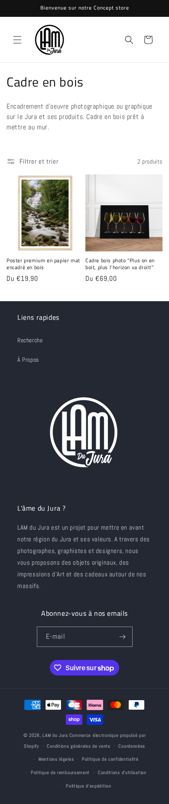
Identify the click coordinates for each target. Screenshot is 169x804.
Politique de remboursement (60, 772)
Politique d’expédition (88, 786)
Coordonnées (131, 746)
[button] (17, 39)
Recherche (29, 340)
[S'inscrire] (122, 637)
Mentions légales (56, 759)
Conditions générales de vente (78, 746)
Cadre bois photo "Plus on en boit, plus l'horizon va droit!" (120, 263)
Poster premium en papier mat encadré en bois (43, 263)
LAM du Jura (55, 735)
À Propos (28, 359)
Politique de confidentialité (110, 759)
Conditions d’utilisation (122, 772)
